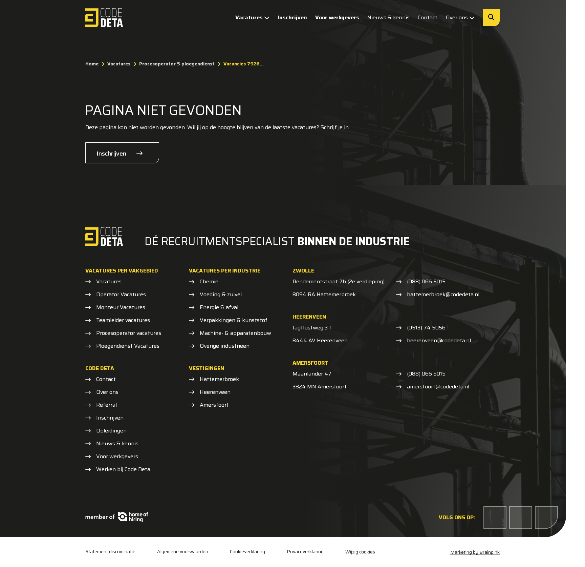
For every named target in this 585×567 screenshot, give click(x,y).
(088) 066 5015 (426, 282)
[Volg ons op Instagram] (546, 517)
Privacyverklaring (305, 551)
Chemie (209, 282)
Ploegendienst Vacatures (127, 346)
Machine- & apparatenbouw (235, 333)
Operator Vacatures (121, 294)
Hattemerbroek (219, 379)
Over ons (457, 17)
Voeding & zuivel (221, 294)
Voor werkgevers (337, 17)
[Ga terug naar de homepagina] (104, 17)
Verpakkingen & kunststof (233, 320)
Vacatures (249, 17)
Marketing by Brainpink (475, 552)
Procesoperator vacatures (128, 333)
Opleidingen (111, 431)
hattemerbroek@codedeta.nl (443, 294)
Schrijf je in (335, 127)
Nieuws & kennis (388, 17)
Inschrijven (292, 17)
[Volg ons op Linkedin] (520, 517)
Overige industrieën (225, 346)
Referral (106, 405)
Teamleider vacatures (123, 320)
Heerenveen (215, 392)
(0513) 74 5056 (426, 328)
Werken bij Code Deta (123, 469)
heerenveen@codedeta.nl (439, 341)
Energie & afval (219, 307)
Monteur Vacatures (120, 307)
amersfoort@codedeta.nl (438, 387)
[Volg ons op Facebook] (494, 517)
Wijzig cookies (360, 551)
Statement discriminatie (110, 551)
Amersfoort (214, 405)
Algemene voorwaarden (182, 551)
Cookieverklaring (247, 551)
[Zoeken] (491, 17)
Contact (427, 17)
